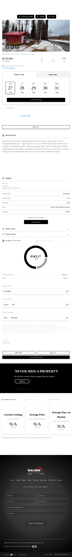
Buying (24, 480)
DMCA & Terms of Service (61, 554)
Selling (29, 480)
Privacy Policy (48, 554)
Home (12, 480)
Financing (35, 480)
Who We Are (51, 480)
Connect (59, 480)
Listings (18, 480)
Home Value (43, 480)
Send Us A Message (36, 523)
